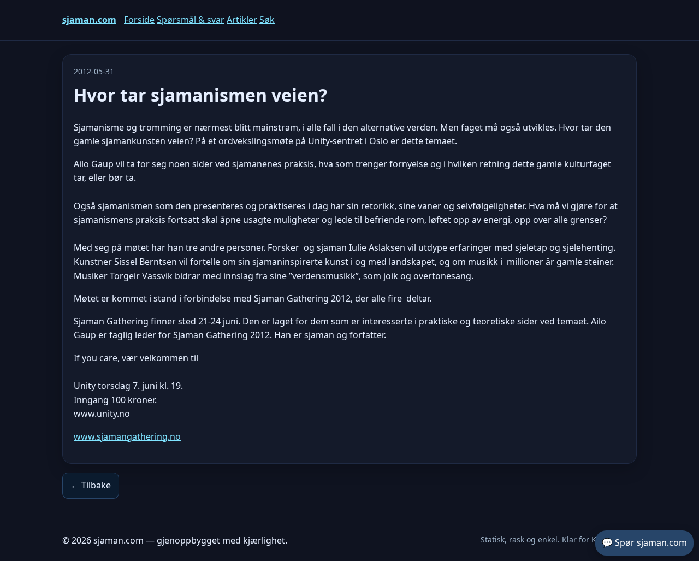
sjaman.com (89, 20)
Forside (139, 20)
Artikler (242, 20)
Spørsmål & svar (190, 20)
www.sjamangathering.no (127, 436)
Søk (267, 20)
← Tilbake (90, 485)
